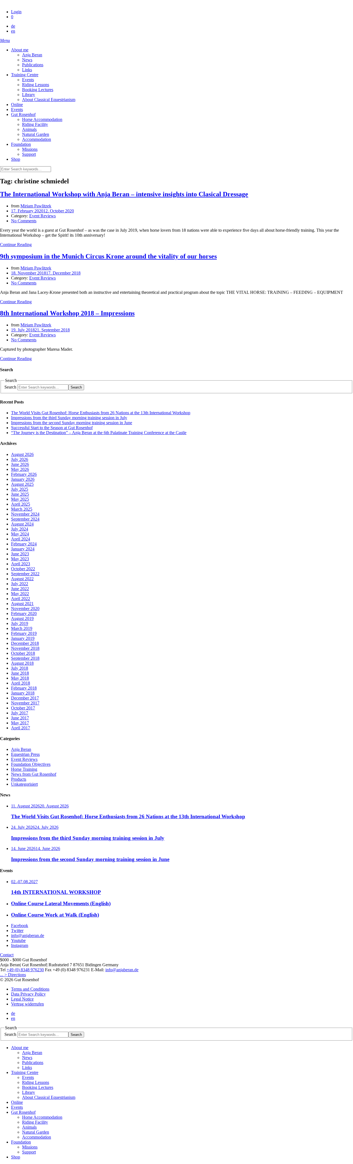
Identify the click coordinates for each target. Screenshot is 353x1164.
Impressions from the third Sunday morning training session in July (69, 417)
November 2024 (25, 514)
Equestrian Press (25, 754)
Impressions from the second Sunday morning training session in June (71, 422)
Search (10, 387)
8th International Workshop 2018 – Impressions (67, 313)
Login (16, 11)
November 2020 (25, 608)
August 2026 (22, 454)
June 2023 (20, 553)
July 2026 (19, 459)
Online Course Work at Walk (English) (55, 915)
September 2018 (25, 658)
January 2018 (22, 693)
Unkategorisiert (24, 784)
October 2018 (23, 653)
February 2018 (24, 688)
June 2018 (20, 673)
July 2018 (19, 668)
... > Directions (13, 974)
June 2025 (20, 494)
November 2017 (25, 703)
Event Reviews (42, 215)
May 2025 (20, 499)
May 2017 (20, 722)
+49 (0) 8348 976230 (25, 969)
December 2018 (25, 643)
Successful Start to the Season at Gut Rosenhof (52, 427)
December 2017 (25, 698)
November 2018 (25, 648)
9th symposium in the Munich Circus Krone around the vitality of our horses (108, 256)
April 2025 (20, 504)
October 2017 (23, 708)
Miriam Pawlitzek (35, 206)
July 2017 (19, 713)
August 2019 (22, 618)
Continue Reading (16, 244)
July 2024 (19, 529)
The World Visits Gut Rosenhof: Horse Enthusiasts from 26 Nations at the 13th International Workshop (100, 412)
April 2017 (20, 727)
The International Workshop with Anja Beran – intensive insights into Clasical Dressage (124, 194)
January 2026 (22, 479)
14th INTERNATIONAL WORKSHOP (56, 892)
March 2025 (21, 509)
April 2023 (20, 563)
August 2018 (22, 663)
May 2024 (20, 534)
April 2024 (20, 539)
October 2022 (23, 568)
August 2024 (22, 524)
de (13, 26)
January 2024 (22, 549)
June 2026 (20, 464)
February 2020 (24, 613)
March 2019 (21, 628)
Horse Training (24, 769)
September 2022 (25, 573)
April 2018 (20, 683)
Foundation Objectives (30, 764)
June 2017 (20, 718)
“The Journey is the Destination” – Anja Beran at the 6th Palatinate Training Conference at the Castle (98, 432)
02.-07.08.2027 (24, 881)
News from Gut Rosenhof (33, 774)
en (13, 31)
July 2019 (19, 623)
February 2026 (24, 474)
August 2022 (22, 578)
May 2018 (20, 678)
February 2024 (24, 544)
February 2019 (24, 633)
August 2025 (22, 484)
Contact (7, 954)
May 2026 (20, 469)
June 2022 (20, 588)
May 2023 (20, 558)
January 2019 (22, 638)
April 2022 (20, 598)
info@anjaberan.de (121, 969)
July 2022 (19, 583)
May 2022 (20, 593)
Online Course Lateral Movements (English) (61, 903)
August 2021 (22, 603)
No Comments (23, 220)
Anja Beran (21, 749)
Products (18, 779)
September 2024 (25, 519)
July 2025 (19, 489)
